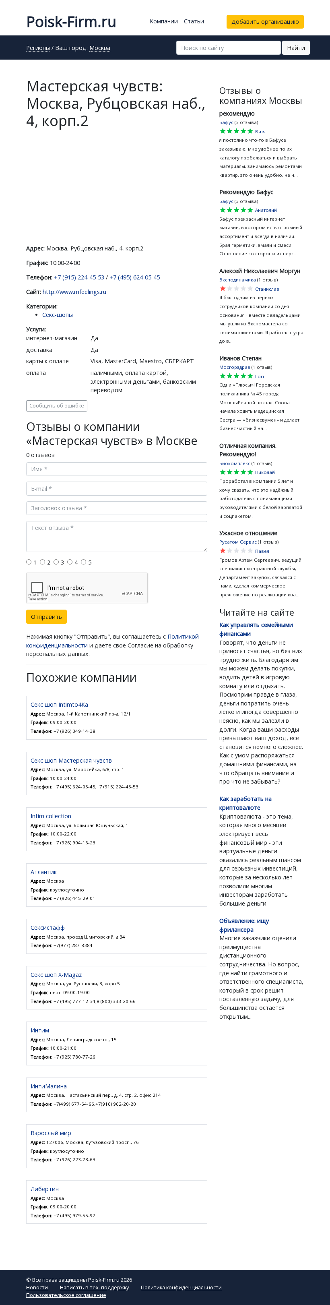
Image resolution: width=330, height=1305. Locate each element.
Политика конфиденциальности (181, 1287)
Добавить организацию (265, 21)
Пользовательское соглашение (66, 1295)
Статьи (194, 21)
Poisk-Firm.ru (71, 21)
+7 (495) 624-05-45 (134, 277)
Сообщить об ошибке (56, 405)
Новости (37, 1287)
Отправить (46, 616)
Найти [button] (296, 48)
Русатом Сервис (238, 542)
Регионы (38, 48)
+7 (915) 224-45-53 (79, 277)
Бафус (226, 122)
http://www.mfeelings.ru (74, 292)
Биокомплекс (234, 463)
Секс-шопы (57, 314)
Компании (164, 21)
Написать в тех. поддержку (94, 1287)
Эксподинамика (237, 280)
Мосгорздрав (234, 367)
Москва (99, 48)
